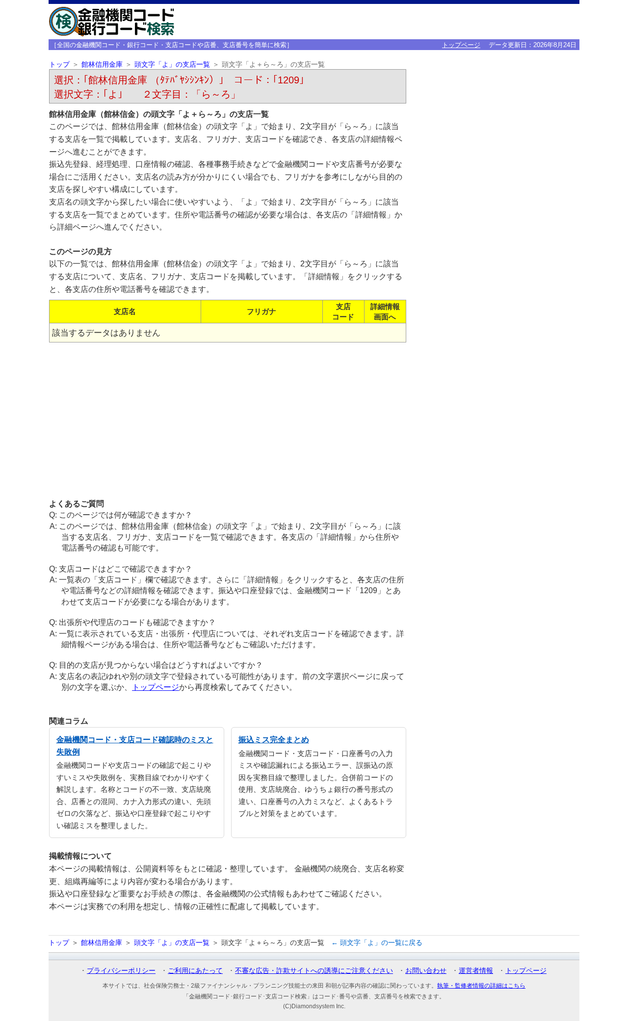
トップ (59, 64)
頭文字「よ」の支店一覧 (172, 64)
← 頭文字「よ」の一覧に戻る (376, 942)
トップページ (461, 45)
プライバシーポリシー (121, 970)
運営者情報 (476, 970)
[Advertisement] (227, 420)
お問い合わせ (425, 970)
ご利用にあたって (195, 970)
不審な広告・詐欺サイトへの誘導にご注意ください (314, 970)
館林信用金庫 (102, 64)
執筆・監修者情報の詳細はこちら (481, 985)
